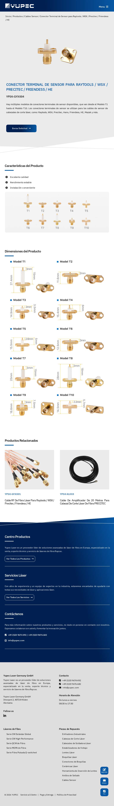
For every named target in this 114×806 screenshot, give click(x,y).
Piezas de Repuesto (69, 728)
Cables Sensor (31, 16)
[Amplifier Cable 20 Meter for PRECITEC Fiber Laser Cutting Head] (84, 451)
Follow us (8, 711)
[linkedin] (4, 715)
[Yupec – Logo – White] (19, 4)
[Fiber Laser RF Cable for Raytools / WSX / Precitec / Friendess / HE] (29, 451)
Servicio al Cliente (28, 795)
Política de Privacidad (66, 795)
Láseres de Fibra (12, 728)
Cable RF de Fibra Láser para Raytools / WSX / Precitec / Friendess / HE (29, 502)
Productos (18, 16)
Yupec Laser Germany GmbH (18, 675)
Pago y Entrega (46, 795)
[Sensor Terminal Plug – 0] (57, 52)
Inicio (8, 16)
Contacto (64, 675)
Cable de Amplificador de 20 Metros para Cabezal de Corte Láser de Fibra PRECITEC (84, 502)
